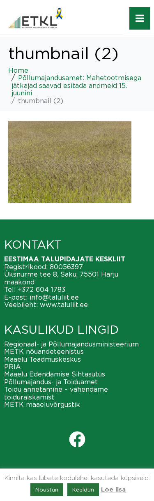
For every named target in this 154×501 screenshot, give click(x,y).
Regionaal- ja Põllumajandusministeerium (71, 344)
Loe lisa (113, 490)
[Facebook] (77, 439)
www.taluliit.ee (64, 304)
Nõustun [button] (46, 489)
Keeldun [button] (83, 489)
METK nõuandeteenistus (44, 351)
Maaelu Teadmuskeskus (42, 359)
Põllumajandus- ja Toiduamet (51, 382)
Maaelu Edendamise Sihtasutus (54, 374)
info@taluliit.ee (54, 297)
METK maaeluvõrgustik (42, 404)
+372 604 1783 (41, 289)
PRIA (12, 366)
